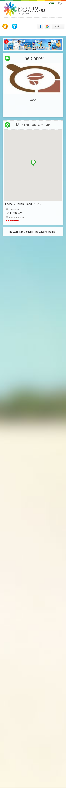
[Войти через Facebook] (40, 26)
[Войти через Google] (47, 26)
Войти (58, 26)
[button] (33, 162)
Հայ (52, 3)
